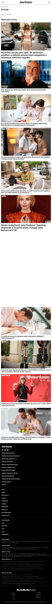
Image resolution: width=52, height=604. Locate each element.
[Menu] (3, 2)
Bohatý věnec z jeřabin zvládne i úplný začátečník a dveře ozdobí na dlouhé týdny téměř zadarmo (20, 576)
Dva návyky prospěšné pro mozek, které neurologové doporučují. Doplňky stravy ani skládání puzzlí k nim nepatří (23, 564)
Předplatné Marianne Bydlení (11, 456)
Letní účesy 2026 (24, 548)
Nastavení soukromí (8, 476)
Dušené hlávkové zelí (6, 553)
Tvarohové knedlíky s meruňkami (20, 555)
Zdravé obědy (15, 542)
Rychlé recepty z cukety (26, 556)
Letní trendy (9, 542)
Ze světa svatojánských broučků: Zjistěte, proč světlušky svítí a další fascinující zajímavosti (19, 580)
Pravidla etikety (4, 541)
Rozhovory (5, 501)
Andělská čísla (24, 541)
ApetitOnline (5, 520)
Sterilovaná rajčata (9, 555)
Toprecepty (5, 534)
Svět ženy (5, 526)
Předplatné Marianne (8, 453)
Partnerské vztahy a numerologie (28, 547)
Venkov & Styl (6, 515)
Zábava (4, 498)
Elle (3, 523)
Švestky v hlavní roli (14, 553)
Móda (3, 489)
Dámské (38, 594)
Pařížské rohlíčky (30, 555)
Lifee (3, 531)
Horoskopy (5, 506)
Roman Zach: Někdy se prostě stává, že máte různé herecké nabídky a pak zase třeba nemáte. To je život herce (22, 568)
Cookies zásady (6, 482)
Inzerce (4, 484)
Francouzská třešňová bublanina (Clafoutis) (27, 553)
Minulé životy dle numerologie (15, 547)
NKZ (13, 595)
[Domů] (26, 2)
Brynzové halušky (9, 556)
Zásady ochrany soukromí (10, 473)
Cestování (30, 541)
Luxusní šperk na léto (32, 548)
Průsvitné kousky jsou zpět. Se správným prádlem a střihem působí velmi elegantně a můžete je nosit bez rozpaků (23, 561)
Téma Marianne (6, 512)
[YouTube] (8, 450)
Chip (3, 528)
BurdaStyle (38, 595)
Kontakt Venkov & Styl (8, 467)
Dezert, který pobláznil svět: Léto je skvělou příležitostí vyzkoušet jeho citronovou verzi (18, 569)
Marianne (38, 592)
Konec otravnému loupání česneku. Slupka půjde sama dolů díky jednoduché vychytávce (18, 583)
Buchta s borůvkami (17, 556)
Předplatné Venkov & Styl (9, 459)
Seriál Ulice (37, 547)
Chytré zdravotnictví (44, 547)
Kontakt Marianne (7, 461)
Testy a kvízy (18, 541)
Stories (4, 504)
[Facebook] (2, 450)
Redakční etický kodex (8, 470)
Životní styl (5, 495)
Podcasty (4, 509)
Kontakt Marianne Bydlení (10, 464)
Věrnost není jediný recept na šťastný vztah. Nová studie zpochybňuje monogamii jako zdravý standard (21, 566)
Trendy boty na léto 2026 (6, 548)
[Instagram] (5, 450)
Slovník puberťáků (11, 541)
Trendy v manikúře (5, 547)
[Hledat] (49, 2)
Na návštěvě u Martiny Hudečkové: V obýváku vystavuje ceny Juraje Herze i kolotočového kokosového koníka (22, 578)
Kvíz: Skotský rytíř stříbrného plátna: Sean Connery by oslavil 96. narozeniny (16, 563)
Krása (3, 492)
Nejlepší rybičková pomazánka (40, 555)
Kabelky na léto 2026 (16, 548)
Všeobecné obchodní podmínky (11, 479)
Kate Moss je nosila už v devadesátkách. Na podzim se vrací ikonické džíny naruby (17, 574)
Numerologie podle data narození (39, 541)
